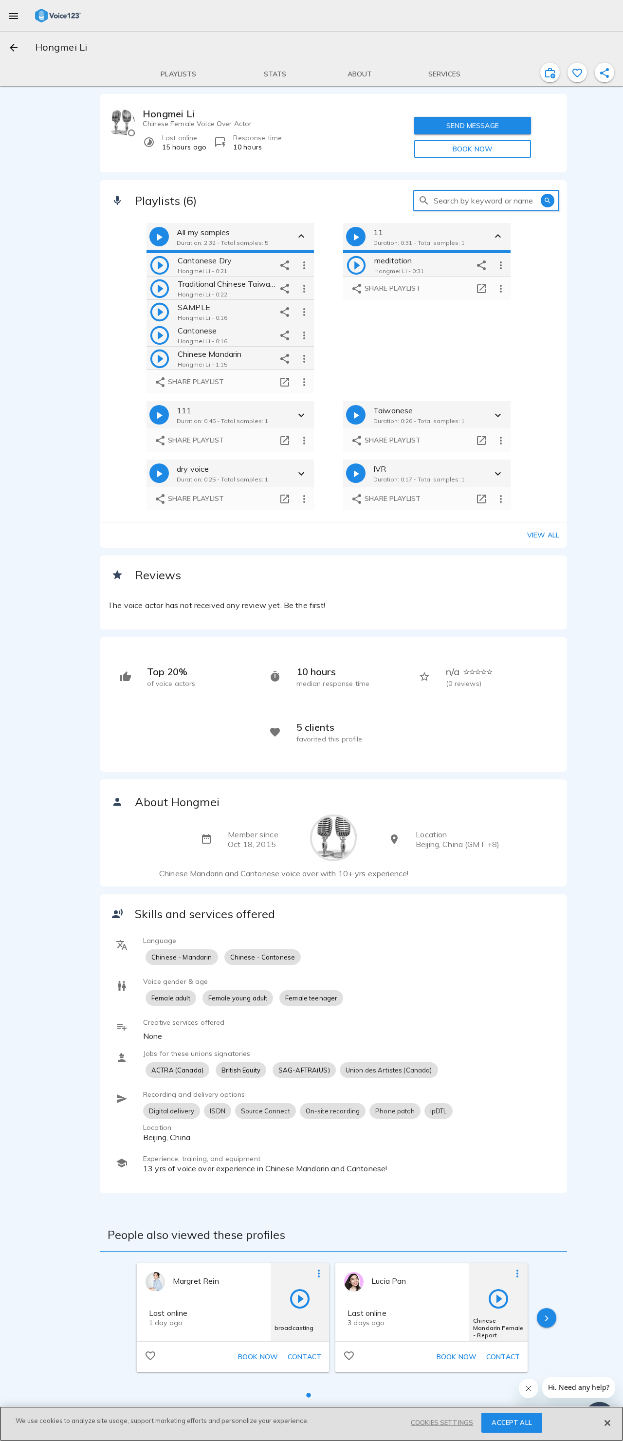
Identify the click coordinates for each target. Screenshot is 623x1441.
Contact (304, 1356)
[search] (424, 200)
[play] (159, 265)
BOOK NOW (473, 149)
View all (543, 535)
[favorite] (577, 72)
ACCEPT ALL (511, 1422)
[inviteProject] (550, 72)
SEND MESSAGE (472, 125)
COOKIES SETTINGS (442, 1422)
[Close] (607, 1423)
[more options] (304, 265)
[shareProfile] (604, 72)
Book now (258, 1356)
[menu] (13, 15)
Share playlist (195, 381)
